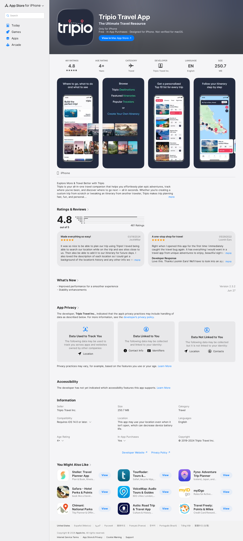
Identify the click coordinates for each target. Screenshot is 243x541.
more (172, 196)
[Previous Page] (53, 123)
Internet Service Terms (68, 537)
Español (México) (82, 526)
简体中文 (121, 526)
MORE (137, 259)
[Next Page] (239, 123)
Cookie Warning (114, 537)
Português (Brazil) (168, 526)
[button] (24, 25)
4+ (58, 440)
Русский (108, 526)
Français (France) (137, 526)
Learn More (165, 366)
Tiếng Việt (186, 526)
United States (63, 526)
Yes (120, 440)
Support (130, 537)
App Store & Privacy (92, 537)
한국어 (152, 526)
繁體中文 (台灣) (202, 526)
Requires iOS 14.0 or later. (72, 421)
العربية (97, 526)
